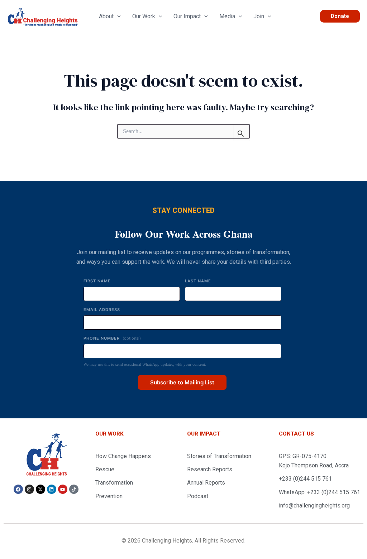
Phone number (112, 338)
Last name (198, 280)
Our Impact (187, 16)
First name (97, 280)
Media (227, 16)
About (106, 16)
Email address (102, 309)
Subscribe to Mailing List (182, 382)
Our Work (143, 16)
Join (258, 16)
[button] (117, 16)
